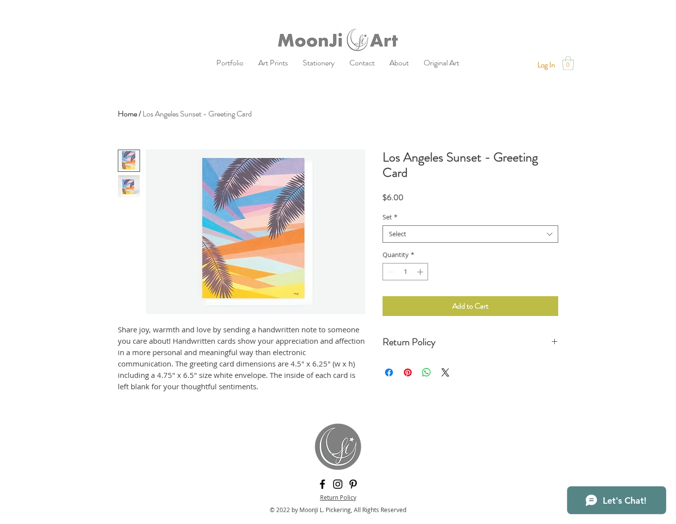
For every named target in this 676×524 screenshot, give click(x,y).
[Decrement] (390, 271)
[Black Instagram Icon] (338, 484)
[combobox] (470, 234)
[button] (568, 63)
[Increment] (421, 271)
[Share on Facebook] (389, 372)
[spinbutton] (405, 271)
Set (390, 217)
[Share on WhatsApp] (427, 372)
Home (127, 113)
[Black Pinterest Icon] (353, 484)
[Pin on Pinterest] (408, 372)
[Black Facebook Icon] (322, 484)
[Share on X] (445, 372)
